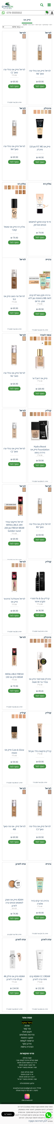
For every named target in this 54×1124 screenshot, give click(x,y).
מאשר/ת (8, 1114)
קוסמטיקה (45, 25)
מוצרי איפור (38, 25)
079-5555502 (14, 12)
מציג (22, 27)
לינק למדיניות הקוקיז (38, 1120)
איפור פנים (31, 25)
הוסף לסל (40, 86)
